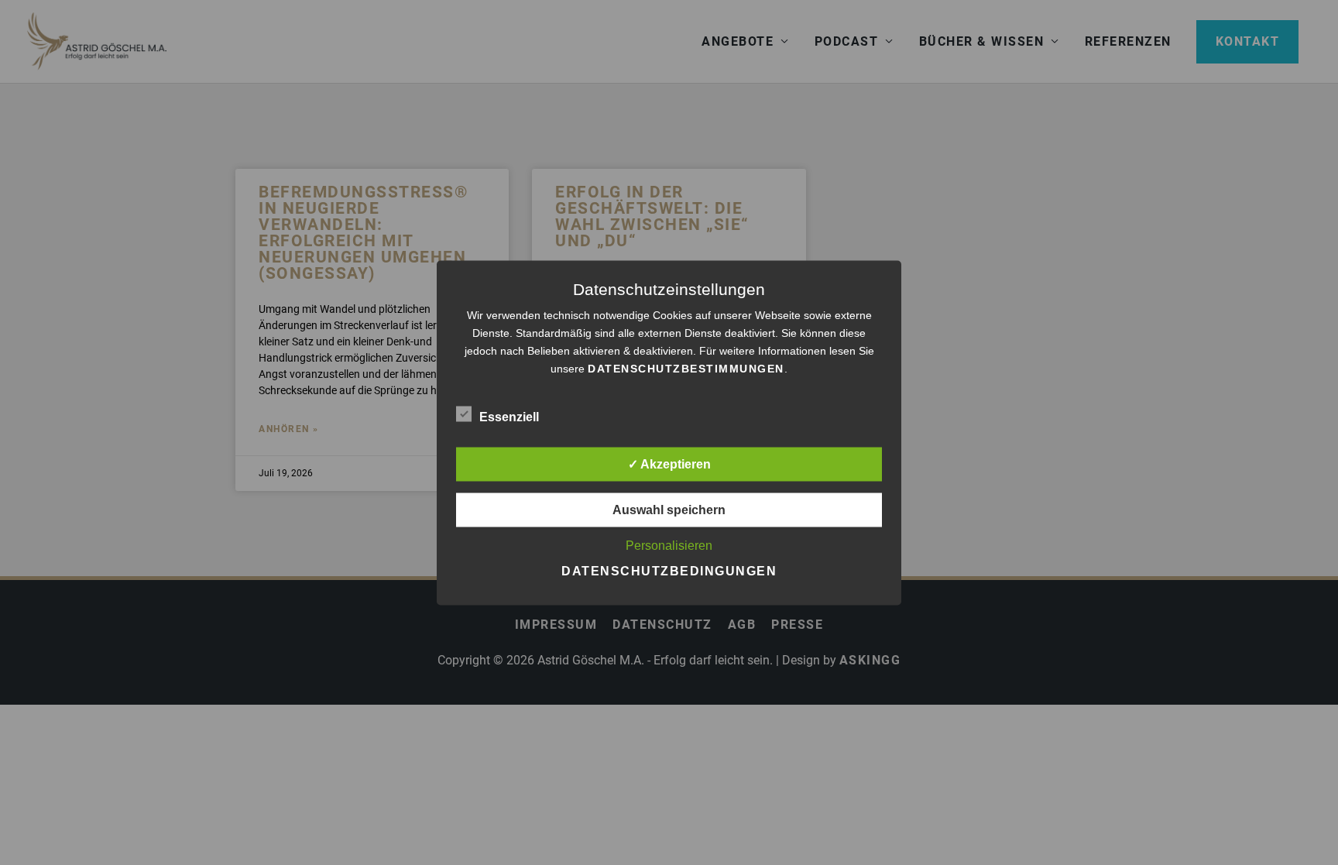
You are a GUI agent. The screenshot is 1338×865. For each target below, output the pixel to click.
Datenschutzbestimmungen (686, 368)
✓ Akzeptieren (669, 463)
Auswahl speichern (669, 509)
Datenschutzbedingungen (669, 570)
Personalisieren (669, 544)
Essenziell (509, 416)
